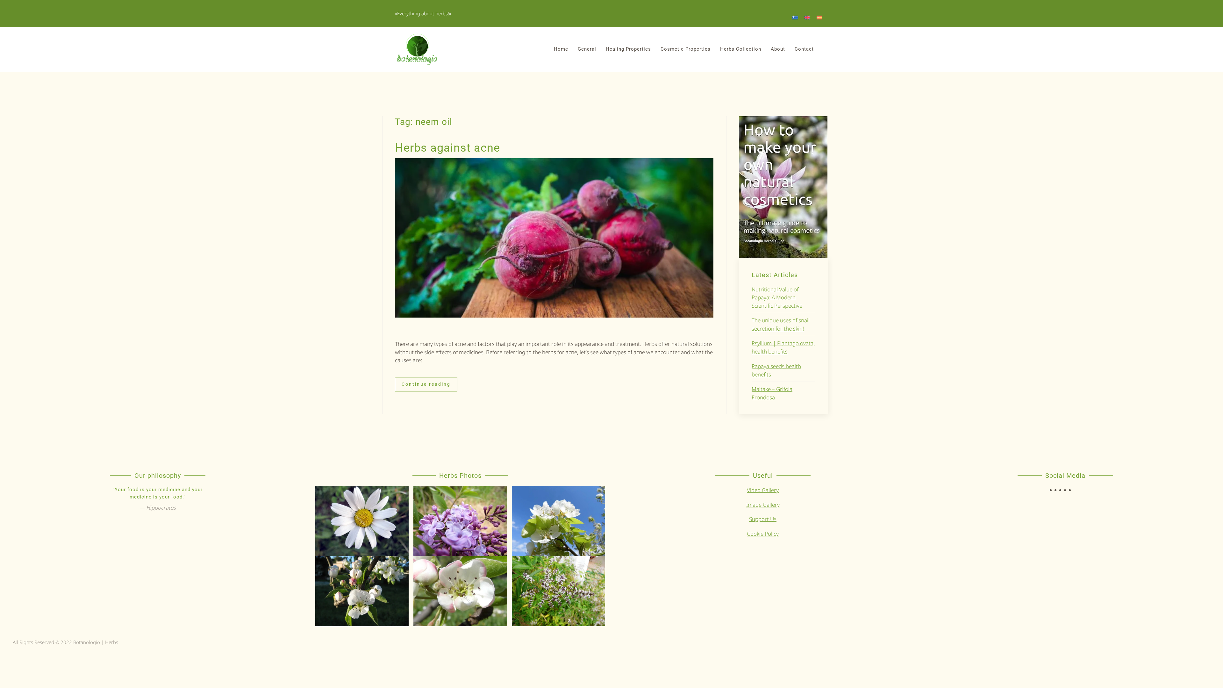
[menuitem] (795, 17)
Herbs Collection (740, 49)
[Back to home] (417, 49)
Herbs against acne (447, 147)
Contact (804, 49)
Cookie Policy (763, 533)
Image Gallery (763, 504)
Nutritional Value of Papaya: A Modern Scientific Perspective (777, 297)
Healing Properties (628, 49)
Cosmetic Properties (686, 49)
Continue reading (426, 384)
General (587, 49)
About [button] (778, 49)
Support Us (762, 519)
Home (561, 49)
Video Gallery (763, 490)
